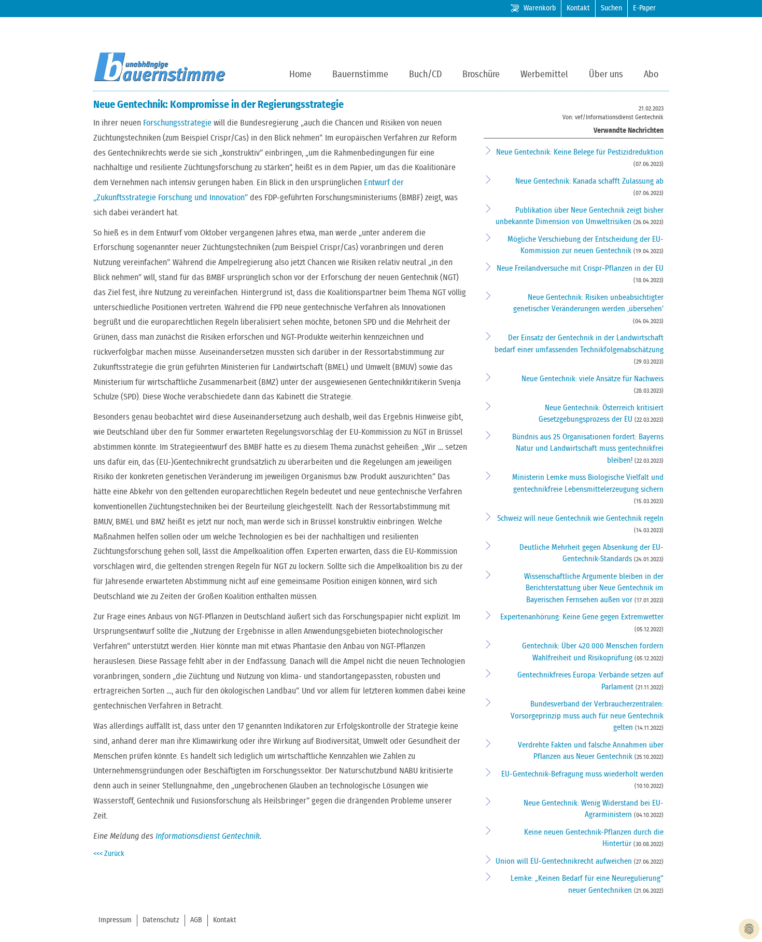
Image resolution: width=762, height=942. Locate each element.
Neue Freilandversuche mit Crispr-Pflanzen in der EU (580, 268)
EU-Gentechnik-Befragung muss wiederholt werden (582, 774)
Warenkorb (540, 8)
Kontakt (578, 8)
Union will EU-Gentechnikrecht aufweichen (565, 861)
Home (300, 74)
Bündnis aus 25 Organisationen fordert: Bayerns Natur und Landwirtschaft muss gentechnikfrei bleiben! (588, 448)
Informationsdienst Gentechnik (208, 836)
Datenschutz (161, 920)
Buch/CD (425, 74)
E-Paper (644, 8)
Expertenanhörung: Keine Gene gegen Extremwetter (582, 617)
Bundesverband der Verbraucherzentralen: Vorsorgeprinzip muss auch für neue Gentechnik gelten (587, 715)
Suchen (611, 8)
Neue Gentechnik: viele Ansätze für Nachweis (592, 379)
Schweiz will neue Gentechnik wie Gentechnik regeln (580, 518)
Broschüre (481, 74)
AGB (196, 920)
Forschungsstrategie (177, 123)
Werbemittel (544, 74)
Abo (651, 74)
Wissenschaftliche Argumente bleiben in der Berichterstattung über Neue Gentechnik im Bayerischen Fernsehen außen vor (594, 588)
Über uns (606, 74)
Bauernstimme (360, 74)
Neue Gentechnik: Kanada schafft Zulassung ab (589, 181)
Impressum (115, 920)
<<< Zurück (108, 853)
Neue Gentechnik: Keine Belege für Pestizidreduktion (580, 152)
